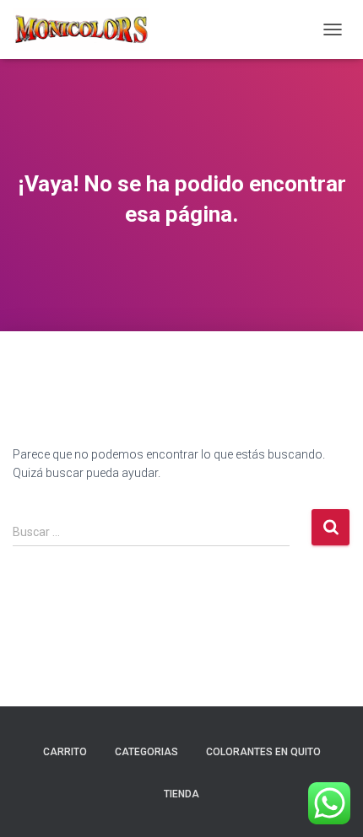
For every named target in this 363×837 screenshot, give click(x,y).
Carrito (65, 752)
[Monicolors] (87, 29)
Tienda (181, 794)
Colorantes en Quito (263, 752)
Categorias (146, 752)
